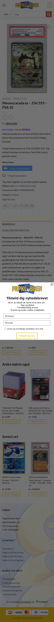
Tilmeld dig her (27, 335)
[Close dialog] (51, 284)
